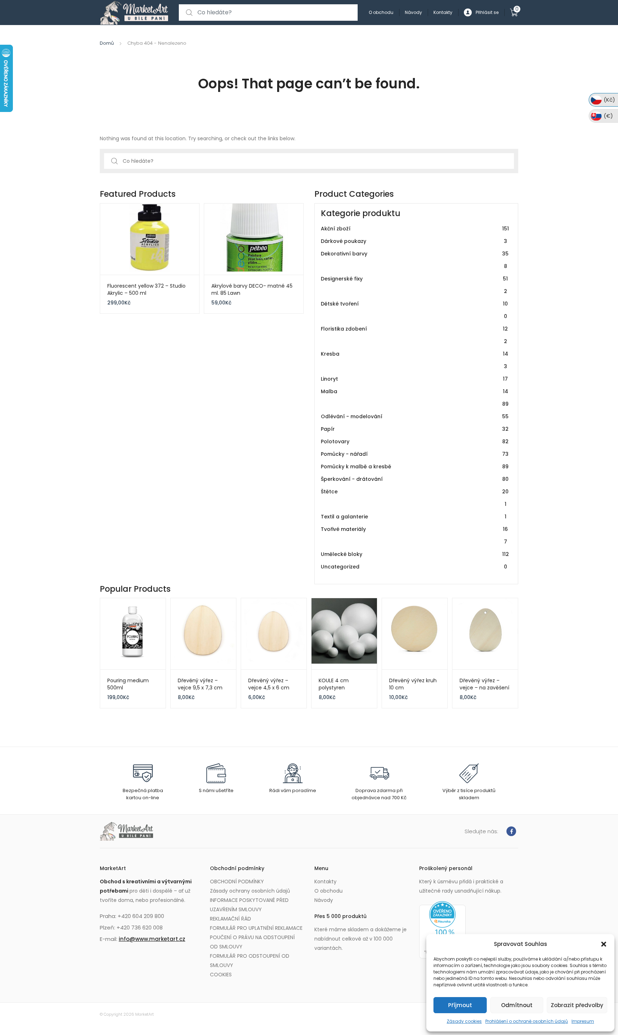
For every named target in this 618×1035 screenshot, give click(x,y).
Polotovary (415, 441)
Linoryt (414, 378)
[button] (603, 944)
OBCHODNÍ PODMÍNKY (237, 881)
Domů (107, 43)
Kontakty (442, 12)
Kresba (414, 360)
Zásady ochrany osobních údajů (250, 890)
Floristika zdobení (414, 335)
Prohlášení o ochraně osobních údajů (526, 1021)
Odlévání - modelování (415, 416)
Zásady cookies (464, 1021)
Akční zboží (415, 228)
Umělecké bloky (415, 554)
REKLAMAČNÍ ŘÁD (230, 918)
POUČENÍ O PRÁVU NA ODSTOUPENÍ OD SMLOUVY (252, 942)
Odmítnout (517, 1005)
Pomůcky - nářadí (415, 454)
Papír (415, 429)
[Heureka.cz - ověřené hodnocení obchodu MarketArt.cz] (442, 929)
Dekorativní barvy (415, 260)
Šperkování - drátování (415, 479)
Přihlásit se (487, 12)
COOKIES (221, 974)
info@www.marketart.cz (152, 939)
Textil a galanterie (413, 516)
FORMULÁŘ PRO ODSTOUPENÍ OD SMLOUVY (249, 960)
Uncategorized (414, 566)
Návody (413, 12)
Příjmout (460, 1005)
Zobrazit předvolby (577, 1005)
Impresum (583, 1021)
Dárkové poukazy (414, 241)
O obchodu (381, 12)
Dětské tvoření (414, 310)
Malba (415, 397)
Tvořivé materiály (414, 535)
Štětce (415, 498)
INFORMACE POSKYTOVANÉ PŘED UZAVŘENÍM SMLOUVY (249, 905)
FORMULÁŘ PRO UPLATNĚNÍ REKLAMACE (256, 928)
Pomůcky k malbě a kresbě (415, 466)
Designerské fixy (414, 285)
